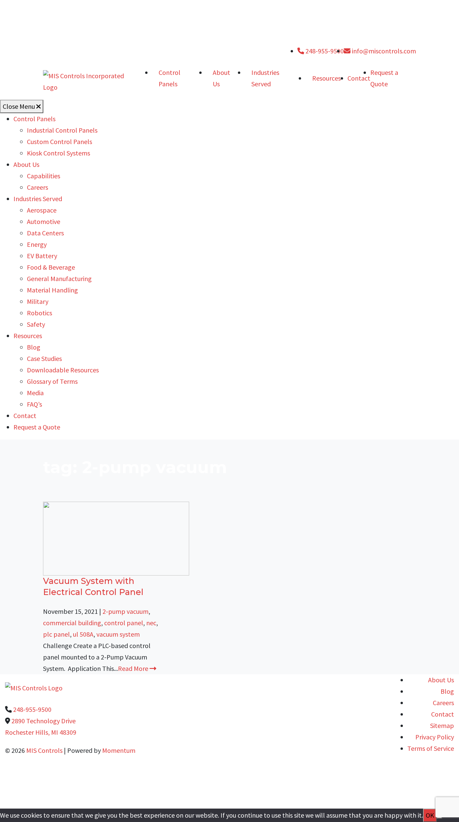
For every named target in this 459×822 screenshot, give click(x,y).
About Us (221, 78)
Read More (134, 668)
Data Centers (45, 233)
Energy (37, 244)
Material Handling (52, 290)
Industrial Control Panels (62, 130)
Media (35, 393)
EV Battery (42, 256)
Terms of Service (430, 748)
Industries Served (265, 78)
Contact (358, 78)
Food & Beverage (51, 267)
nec (151, 623)
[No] (439, 818)
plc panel (56, 634)
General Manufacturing (59, 278)
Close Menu (19, 106)
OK (430, 815)
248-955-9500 (324, 51)
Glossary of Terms (52, 381)
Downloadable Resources (63, 370)
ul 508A (83, 634)
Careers (37, 187)
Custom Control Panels (59, 141)
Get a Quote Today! (223, 791)
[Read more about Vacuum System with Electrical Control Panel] (116, 538)
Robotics (39, 313)
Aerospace (41, 210)
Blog (33, 347)
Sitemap (442, 725)
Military (37, 301)
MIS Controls (44, 750)
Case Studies (44, 358)
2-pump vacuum (125, 611)
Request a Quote (36, 427)
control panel (123, 623)
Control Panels (169, 78)
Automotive (43, 221)
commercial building (72, 623)
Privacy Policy (434, 737)
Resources (326, 78)
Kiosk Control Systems (58, 153)
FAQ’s (34, 404)
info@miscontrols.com (383, 51)
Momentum (118, 750)
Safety (36, 324)
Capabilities (43, 176)
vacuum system (118, 634)
